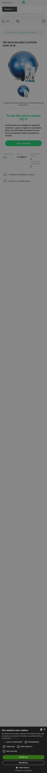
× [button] (44, 729)
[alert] (23, 386)
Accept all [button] (23, 757)
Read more (15, 738)
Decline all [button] (23, 763)
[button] (23, 767)
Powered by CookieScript (23, 770)
